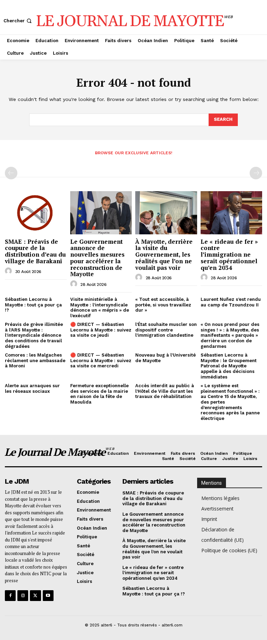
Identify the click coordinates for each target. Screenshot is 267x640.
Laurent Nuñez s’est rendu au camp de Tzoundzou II (231, 302)
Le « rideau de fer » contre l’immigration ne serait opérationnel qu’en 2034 (229, 254)
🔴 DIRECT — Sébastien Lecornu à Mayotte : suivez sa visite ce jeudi (100, 330)
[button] (18, 21)
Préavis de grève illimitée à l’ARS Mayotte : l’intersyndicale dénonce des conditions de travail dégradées (34, 335)
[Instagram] (22, 595)
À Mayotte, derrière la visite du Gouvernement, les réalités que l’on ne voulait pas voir (164, 254)
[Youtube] (48, 595)
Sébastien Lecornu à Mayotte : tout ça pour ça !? (33, 305)
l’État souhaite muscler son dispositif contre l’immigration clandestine (166, 330)
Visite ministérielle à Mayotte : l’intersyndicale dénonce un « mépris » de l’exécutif (99, 307)
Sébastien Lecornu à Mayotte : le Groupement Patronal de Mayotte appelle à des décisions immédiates (229, 365)
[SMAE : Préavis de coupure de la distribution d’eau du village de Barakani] (36, 212)
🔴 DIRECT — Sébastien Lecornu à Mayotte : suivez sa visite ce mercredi (100, 360)
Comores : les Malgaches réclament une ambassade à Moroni (35, 360)
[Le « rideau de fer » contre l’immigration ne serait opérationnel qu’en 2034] (231, 212)
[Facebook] (10, 595)
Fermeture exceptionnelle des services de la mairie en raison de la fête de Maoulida (99, 394)
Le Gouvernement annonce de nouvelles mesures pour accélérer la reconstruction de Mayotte (97, 257)
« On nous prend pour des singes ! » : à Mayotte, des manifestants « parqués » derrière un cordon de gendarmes (230, 335)
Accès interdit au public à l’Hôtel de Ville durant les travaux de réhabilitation (164, 391)
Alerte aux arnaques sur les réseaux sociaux (32, 388)
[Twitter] (35, 595)
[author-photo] (9, 271)
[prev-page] (11, 173)
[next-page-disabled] (256, 173)
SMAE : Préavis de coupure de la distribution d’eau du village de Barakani (35, 251)
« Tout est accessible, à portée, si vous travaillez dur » (163, 305)
